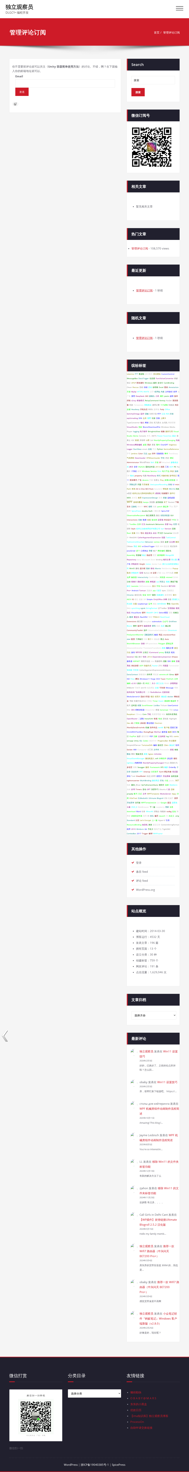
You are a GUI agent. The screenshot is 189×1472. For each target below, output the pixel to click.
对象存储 (165, 475)
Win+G (172, 489)
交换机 (134, 506)
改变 (167, 542)
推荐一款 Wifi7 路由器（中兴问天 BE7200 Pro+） (157, 1251)
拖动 (132, 475)
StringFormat (151, 608)
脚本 (135, 626)
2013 (157, 466)
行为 (143, 524)
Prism (166, 762)
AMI (135, 749)
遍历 (156, 816)
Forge (153, 679)
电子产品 (165, 471)
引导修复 (145, 484)
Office (167, 409)
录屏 (167, 524)
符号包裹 (169, 572)
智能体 (163, 811)
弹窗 (150, 550)
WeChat (157, 732)
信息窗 (152, 378)
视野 (149, 418)
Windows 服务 (151, 382)
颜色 (133, 785)
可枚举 (137, 687)
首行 (174, 595)
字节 (128, 453)
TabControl (171, 537)
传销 (145, 387)
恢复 (156, 718)
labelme (130, 374)
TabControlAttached (136, 542)
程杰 (173, 652)
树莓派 (153, 581)
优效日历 (135, 1410)
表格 (163, 648)
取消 (128, 572)
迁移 (172, 789)
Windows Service (149, 471)
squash (162, 816)
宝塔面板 (171, 608)
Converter (168, 533)
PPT (141, 771)
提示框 (142, 568)
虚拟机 (158, 493)
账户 (155, 550)
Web (129, 608)
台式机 (164, 422)
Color (140, 453)
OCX (158, 679)
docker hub (156, 564)
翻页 (177, 542)
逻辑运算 (169, 643)
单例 (133, 489)
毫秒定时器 (150, 466)
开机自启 (143, 409)
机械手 (170, 798)
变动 (144, 789)
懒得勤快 (135, 1392)
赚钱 (137, 568)
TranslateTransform (152, 648)
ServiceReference (171, 449)
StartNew (137, 449)
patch (159, 506)
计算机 (149, 701)
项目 (152, 696)
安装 (158, 418)
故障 (171, 396)
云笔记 (145, 652)
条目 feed (142, 871)
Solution (130, 656)
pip (154, 590)
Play (162, 480)
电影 (128, 785)
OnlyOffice (158, 599)
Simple (150, 599)
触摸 (170, 732)
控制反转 (135, 564)
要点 (162, 639)
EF (160, 462)
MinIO (132, 568)
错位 (136, 599)
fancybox (147, 621)
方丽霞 (165, 665)
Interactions (132, 519)
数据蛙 (141, 374)
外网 (165, 599)
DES (133, 709)
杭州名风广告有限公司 (136, 692)
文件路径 (169, 391)
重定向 (136, 617)
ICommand (153, 652)
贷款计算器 (145, 696)
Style (133, 528)
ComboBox (131, 833)
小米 (157, 396)
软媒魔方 (165, 493)
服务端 (164, 732)
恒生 (145, 656)
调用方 (161, 785)
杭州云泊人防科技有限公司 (143, 493)
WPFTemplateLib (148, 802)
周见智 (156, 674)
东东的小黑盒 (138, 1404)
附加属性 (140, 382)
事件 (166, 453)
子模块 (137, 723)
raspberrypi (143, 603)
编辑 (155, 745)
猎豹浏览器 (140, 709)
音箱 (141, 387)
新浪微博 (161, 555)
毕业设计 (167, 519)
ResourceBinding (134, 824)
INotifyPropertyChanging (164, 440)
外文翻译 (172, 740)
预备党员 (139, 754)
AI (151, 572)
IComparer (142, 749)
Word (138, 811)
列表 (178, 440)
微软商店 (155, 780)
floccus (136, 387)
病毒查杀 (142, 674)
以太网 (172, 542)
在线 (150, 449)
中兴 (174, 519)
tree (163, 572)
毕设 (172, 471)
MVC (146, 506)
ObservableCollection (157, 630)
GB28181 (153, 740)
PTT (136, 374)
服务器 (129, 661)
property (138, 475)
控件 (154, 453)
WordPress (145, 462)
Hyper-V (161, 820)
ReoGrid (164, 586)
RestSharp (151, 475)
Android (135, 590)
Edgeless (173, 444)
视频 (168, 581)
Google (164, 802)
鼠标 (148, 568)
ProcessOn (164, 749)
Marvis (158, 568)
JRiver (138, 785)
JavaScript (131, 550)
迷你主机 (138, 595)
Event (161, 701)
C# (128, 475)
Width (166, 683)
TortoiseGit (174, 665)
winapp (130, 740)
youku (171, 780)
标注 (128, 586)
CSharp (139, 714)
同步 (149, 444)
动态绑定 (150, 687)
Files (132, 679)
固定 (174, 436)
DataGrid (158, 489)
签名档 (154, 519)
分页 (137, 820)
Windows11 (145, 679)
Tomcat (142, 590)
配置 (133, 639)
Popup (175, 568)
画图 (162, 466)
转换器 (171, 405)
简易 (157, 546)
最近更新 (150, 723)
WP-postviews (151, 643)
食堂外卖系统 (171, 714)
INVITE (146, 391)
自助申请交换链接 (141, 1427)
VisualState (136, 612)
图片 (128, 471)
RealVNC (144, 617)
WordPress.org (145, 889)
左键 (128, 409)
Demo (135, 436)
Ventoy (162, 400)
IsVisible (157, 754)
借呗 (150, 506)
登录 (136, 466)
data (139, 559)
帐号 (136, 793)
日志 (145, 453)
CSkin (166, 745)
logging (136, 431)
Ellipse (175, 656)
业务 (171, 807)
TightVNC (166, 829)
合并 (145, 418)
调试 (171, 458)
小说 (166, 780)
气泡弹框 (130, 458)
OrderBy (172, 767)
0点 (136, 656)
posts (166, 396)
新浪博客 (168, 595)
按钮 (172, 749)
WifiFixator (158, 833)
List (158, 802)
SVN (140, 418)
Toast (163, 679)
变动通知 (157, 374)
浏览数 (152, 502)
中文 (154, 449)
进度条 (174, 802)
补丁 (165, 502)
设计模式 (148, 374)
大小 (153, 683)
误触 (147, 413)
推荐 (140, 497)
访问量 (137, 802)
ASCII (129, 599)
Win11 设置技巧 (167, 1082)
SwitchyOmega (133, 413)
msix (177, 484)
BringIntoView (154, 431)
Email (19, 76)
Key (170, 524)
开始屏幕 (166, 776)
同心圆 (174, 559)
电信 (160, 718)
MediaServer (165, 793)
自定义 (171, 816)
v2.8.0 (134, 683)
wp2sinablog (132, 418)
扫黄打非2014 (140, 701)
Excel (161, 387)
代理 (175, 524)
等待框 (129, 670)
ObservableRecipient (136, 515)
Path (129, 489)
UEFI (141, 665)
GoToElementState (149, 785)
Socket (130, 749)
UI (173, 484)
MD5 (129, 497)
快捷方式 (147, 665)
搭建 (165, 497)
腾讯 (137, 679)
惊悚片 (134, 581)
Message (169, 687)
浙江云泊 (160, 683)
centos (157, 542)
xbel (128, 639)
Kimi (159, 471)
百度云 (156, 480)
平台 (171, 506)
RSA (167, 413)
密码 (154, 626)
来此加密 (135, 665)
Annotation (173, 387)
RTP (159, 413)
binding (159, 559)
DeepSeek (140, 396)
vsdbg (168, 811)
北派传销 (165, 692)
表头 (152, 816)
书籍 (171, 709)
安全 (144, 595)
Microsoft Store (148, 559)
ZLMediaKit (143, 798)
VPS (162, 767)
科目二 (148, 683)
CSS (165, 798)
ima (152, 661)
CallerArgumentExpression (149, 537)
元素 (128, 807)
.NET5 (154, 436)
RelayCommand (152, 400)
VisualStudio (132, 427)
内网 (176, 572)
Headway (135, 409)
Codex (145, 740)
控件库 (149, 674)
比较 (157, 687)
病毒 (135, 767)
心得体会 (144, 550)
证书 (150, 603)
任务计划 (153, 413)
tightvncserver (133, 780)
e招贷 (129, 493)
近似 (174, 811)
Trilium (164, 705)
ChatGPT (164, 444)
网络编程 (161, 550)
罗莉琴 (142, 440)
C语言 (158, 590)
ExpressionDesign (150, 497)
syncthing (135, 608)
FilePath (169, 679)
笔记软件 (173, 546)
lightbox (130, 762)
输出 (142, 422)
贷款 (140, 427)
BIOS (174, 732)
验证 (144, 555)
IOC (132, 440)
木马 (148, 436)
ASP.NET (136, 661)
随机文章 (169, 648)
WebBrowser (143, 807)
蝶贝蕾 (140, 621)
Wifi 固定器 (164, 546)
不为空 (160, 533)
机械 (147, 727)
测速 (150, 824)
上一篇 (154, 820)
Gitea (171, 674)
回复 (174, 528)
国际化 (168, 550)
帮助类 (165, 489)
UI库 (148, 440)
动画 (149, 519)
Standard (131, 820)
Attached (166, 462)
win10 (143, 687)
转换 (155, 506)
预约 (158, 444)
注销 (128, 581)
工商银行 (139, 639)
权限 (139, 705)
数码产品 (157, 829)
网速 (147, 422)
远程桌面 (171, 497)
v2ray (133, 400)
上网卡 (163, 418)
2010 (133, 829)
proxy (161, 652)
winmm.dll (164, 674)
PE (175, 466)
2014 (149, 656)
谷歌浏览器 (165, 515)
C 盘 (168, 789)
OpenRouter (132, 718)
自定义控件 (151, 776)
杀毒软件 (162, 758)
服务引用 (169, 431)
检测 (144, 519)
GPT (148, 789)
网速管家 (172, 422)
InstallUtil (149, 718)
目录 (139, 524)
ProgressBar (163, 740)
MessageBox (132, 378)
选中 (145, 630)
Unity (136, 740)
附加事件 (133, 480)
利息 (131, 405)
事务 (133, 754)
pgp (149, 453)
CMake (130, 546)
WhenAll (149, 811)
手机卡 (150, 829)
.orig (177, 816)
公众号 (165, 621)
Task (133, 776)
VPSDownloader (153, 458)
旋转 (133, 652)
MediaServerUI (133, 696)
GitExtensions (145, 586)
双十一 (150, 639)
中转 (158, 586)
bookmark (150, 524)
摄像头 (152, 396)
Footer (155, 665)
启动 (150, 387)
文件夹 (156, 749)
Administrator (133, 462)
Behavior (149, 542)
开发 (157, 462)
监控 (142, 413)
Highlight (173, 718)
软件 (177, 745)
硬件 (144, 612)
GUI (171, 515)
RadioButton (155, 692)
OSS (145, 639)
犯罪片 (157, 696)
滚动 (128, 776)
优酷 (165, 661)
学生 (163, 458)
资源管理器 (156, 714)
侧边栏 (172, 745)
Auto (167, 639)
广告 (140, 480)
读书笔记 (173, 475)
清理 (133, 396)
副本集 (156, 409)
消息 (177, 489)
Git (146, 829)
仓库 (128, 577)
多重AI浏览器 (169, 480)
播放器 (164, 696)
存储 (170, 484)
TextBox (132, 524)
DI (148, 816)
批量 (141, 599)
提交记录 (156, 824)
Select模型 (163, 612)
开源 (128, 391)
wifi (156, 758)
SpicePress (136, 511)
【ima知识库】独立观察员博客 (149, 1416)
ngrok (142, 608)
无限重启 (170, 590)
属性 (162, 396)
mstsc (148, 564)
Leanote (134, 586)
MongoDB (169, 555)
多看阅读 (174, 683)
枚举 (139, 471)
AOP (171, 466)
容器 (169, 599)
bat (162, 528)
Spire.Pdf (165, 511)
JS (136, 807)
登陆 (170, 612)
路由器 (157, 639)
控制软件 (135, 572)
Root (129, 533)
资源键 (138, 555)
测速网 (167, 701)
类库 (176, 798)
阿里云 (162, 581)
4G (132, 723)
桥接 (157, 709)
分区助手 (154, 771)
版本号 (140, 626)
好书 (133, 789)
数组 (128, 754)
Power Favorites (164, 436)
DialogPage (148, 732)
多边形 (170, 758)
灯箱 (171, 413)
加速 (143, 643)
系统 (135, 546)
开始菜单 (130, 802)
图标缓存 (141, 581)
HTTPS (140, 391)
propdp (130, 793)
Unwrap (146, 771)
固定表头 (148, 533)
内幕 (162, 391)
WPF (130, 502)
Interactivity (143, 577)
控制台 (156, 811)
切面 (163, 537)
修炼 (176, 749)
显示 (154, 586)
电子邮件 (143, 431)
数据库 (173, 701)
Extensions (131, 621)
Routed (171, 502)
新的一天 (141, 683)
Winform (140, 829)
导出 (142, 533)
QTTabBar (162, 608)
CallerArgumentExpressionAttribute (155, 670)
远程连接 (174, 776)
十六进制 (164, 405)
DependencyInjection (161, 656)
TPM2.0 (156, 617)
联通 (137, 440)
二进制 (141, 718)
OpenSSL (175, 603)
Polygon (161, 643)
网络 (138, 533)
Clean (129, 387)
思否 (155, 555)
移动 (152, 568)
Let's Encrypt (145, 820)
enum (144, 449)
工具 (167, 466)
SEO (139, 546)
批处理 (149, 555)
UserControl (173, 705)
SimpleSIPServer (134, 745)
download (131, 811)
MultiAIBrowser (133, 643)
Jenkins (134, 453)
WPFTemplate (153, 793)
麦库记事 (156, 405)
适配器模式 (149, 634)
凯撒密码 (158, 661)
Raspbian (131, 714)
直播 (133, 533)
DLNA (175, 577)
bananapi (164, 709)
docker (170, 696)
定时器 (134, 705)
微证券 (166, 506)
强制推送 (148, 405)
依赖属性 (160, 595)
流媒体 (149, 590)
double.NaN (147, 511)
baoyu (146, 502)
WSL (171, 736)
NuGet (169, 400)
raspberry (160, 807)
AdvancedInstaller (135, 648)
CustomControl (167, 374)
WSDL (150, 409)
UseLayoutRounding (158, 484)
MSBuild (130, 687)
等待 (150, 617)
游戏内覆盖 (137, 502)
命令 (155, 533)
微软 (175, 758)
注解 (155, 736)
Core (144, 714)
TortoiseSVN (147, 745)
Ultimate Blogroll (156, 798)
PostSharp (173, 453)
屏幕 (153, 444)
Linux (175, 709)
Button (147, 572)
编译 (176, 674)
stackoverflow (169, 634)
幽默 (166, 767)
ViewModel (141, 776)
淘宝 (176, 405)
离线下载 (174, 581)
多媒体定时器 (136, 816)
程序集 (157, 391)
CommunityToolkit (135, 630)
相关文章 (167, 559)
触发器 (134, 577)
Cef (151, 440)
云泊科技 (161, 736)
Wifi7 (149, 595)
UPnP (133, 382)
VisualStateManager (136, 758)
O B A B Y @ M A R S (143, 1398)
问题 (139, 484)
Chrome (130, 595)
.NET (177, 780)
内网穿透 (138, 762)
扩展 (159, 572)
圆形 (154, 595)
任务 (143, 811)
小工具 (150, 749)
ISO (128, 679)
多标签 (143, 723)
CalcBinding (169, 382)
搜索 (145, 754)
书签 (131, 701)
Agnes (150, 754)
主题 (135, 603)
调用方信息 (145, 661)
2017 (139, 833)
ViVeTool (133, 798)
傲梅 (173, 661)
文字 (152, 391)
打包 (162, 780)
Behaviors (159, 524)
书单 (176, 687)
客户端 (166, 727)
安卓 (160, 497)
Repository (131, 559)
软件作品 (153, 727)
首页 (156, 32)
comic (176, 736)
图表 (166, 387)
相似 (155, 603)
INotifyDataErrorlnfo (136, 727)
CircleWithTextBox (135, 732)
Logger (130, 449)
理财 (167, 807)
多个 (138, 550)
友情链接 (159, 502)
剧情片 (159, 776)
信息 (158, 626)
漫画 (162, 542)
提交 (169, 802)
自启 (162, 626)
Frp (178, 466)
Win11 (140, 506)
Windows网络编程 (134, 444)
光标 (128, 789)
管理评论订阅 (171, 32)
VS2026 (141, 466)
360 (146, 396)
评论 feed (142, 880)
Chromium (172, 630)
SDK (169, 661)
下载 (177, 502)
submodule (157, 621)
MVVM (139, 652)
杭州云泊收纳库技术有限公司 (148, 528)
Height (142, 564)
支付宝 (134, 497)
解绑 (150, 833)
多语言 (129, 767)
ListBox (157, 705)
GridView (173, 621)
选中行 (172, 493)
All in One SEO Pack (144, 489)
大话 (133, 807)
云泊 (163, 413)
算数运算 (133, 484)
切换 (140, 519)
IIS (133, 599)
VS (167, 816)
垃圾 (153, 418)
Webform (173, 785)
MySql (133, 391)
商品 (160, 634)
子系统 (134, 471)
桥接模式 (140, 400)
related (169, 577)
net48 (160, 727)
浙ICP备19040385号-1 (95, 1464)
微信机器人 (149, 758)
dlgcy (174, 793)
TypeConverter (133, 422)
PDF (151, 736)
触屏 (139, 736)
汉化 (151, 422)
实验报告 (160, 453)
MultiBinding (145, 780)
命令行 (160, 382)
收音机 (145, 824)
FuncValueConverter (164, 378)
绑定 (128, 709)
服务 (147, 767)
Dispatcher (150, 709)
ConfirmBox (154, 577)
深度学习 (155, 789)
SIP (144, 599)
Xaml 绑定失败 (165, 771)
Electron (158, 723)
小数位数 (157, 511)
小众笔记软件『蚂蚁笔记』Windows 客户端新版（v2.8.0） (158, 1318)
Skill (152, 462)
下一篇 (152, 807)
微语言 (160, 745)
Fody (162, 409)
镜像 (163, 431)
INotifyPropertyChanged (153, 762)
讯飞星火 (157, 422)
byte (164, 590)
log (167, 736)
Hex (128, 723)
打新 (151, 480)
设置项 (160, 519)
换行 (140, 656)
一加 (148, 692)
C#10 (156, 612)
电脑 (145, 475)
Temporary (138, 405)
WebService (167, 568)
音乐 (128, 506)
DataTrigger (143, 378)
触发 (156, 634)
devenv (145, 480)
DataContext (132, 674)
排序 (175, 391)
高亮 (145, 816)
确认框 (168, 626)
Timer (155, 701)
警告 (169, 603)
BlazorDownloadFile (151, 427)
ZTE (160, 665)
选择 (167, 785)
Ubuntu (162, 789)
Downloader (140, 458)
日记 (140, 793)
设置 (155, 572)
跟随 (147, 581)
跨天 (131, 466)
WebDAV (133, 537)
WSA (163, 714)
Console (142, 436)
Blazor (129, 626)
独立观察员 (19, 6)
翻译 (131, 617)
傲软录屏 (145, 736)
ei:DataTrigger (148, 546)
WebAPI (149, 612)
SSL (140, 740)
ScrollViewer (147, 705)
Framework (155, 767)
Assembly (131, 555)
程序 (128, 829)
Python (160, 449)
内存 (167, 458)
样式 (159, 475)
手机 (149, 714)
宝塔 (141, 572)
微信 (158, 515)
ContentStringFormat (170, 824)
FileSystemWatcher (135, 634)
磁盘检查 (147, 626)
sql (157, 581)
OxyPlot (132, 736)
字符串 (136, 670)
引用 (167, 820)
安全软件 (135, 771)
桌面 (145, 444)
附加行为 (174, 762)
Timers (139, 789)
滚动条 (165, 718)
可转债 (162, 687)
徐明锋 (155, 387)
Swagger (141, 767)
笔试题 (175, 771)
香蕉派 (167, 652)
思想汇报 (174, 727)
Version (168, 528)
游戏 (176, 471)
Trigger (145, 833)
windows (161, 603)
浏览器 (162, 577)
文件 (144, 793)
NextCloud (164, 617)
